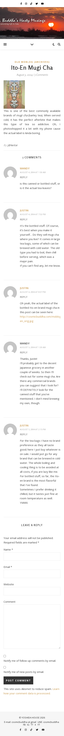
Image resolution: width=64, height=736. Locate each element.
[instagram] (26, 3)
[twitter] (37, 3)
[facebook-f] (21, 3)
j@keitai (12, 145)
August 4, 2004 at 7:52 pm (33, 214)
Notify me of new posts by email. (24, 672)
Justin (24, 210)
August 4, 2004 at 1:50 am (33, 172)
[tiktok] (31, 3)
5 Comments (41, 74)
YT (39, 724)
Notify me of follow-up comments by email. (30, 660)
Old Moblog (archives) (32, 61)
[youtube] (42, 3)
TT (32, 724)
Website (9, 584)
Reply (23, 177)
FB (24, 724)
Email (8, 567)
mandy (25, 168)
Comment (9, 601)
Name (8, 549)
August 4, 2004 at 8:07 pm (33, 292)
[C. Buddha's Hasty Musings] (32, 23)
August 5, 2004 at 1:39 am (33, 347)
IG (28, 724)
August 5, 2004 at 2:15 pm (33, 429)
